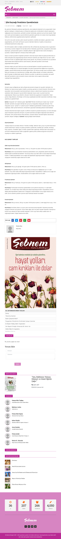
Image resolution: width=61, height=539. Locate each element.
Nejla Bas (19, 25)
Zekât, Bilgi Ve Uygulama (12, 329)
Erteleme (14, 460)
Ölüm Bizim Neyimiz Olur (19, 484)
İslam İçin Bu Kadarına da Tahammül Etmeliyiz (24, 472)
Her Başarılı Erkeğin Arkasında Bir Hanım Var (17, 326)
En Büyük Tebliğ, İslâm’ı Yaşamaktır (15, 323)
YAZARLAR (9, 396)
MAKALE (51, 508)
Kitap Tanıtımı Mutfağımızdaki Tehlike (20, 442)
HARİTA (17, 1)
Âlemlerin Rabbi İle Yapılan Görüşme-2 (20, 422)
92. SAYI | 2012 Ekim (24, 17)
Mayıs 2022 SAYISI (11, 374)
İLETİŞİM (9, 3)
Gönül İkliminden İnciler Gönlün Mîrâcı (20, 402)
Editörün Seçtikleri (12, 456)
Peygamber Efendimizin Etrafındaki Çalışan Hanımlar (20, 321)
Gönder (17, 364)
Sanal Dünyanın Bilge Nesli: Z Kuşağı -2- (20, 435)
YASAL (21, 1)
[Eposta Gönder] (28, 220)
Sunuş (7, 313)
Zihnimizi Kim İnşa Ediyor (17, 415)
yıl (10, 508)
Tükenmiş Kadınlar (10, 316)
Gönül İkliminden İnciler (18, 466)
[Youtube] (44, 3)
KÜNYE (6, 1)
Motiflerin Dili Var (10, 331)
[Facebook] (37, 3)
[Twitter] (40, 3)
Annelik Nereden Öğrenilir (17, 429)
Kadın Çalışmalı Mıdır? (11, 318)
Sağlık (30, 25)
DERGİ (23, 508)
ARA (6, 3)
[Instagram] (42, 3)
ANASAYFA (8, 17)
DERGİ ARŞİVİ (15, 17)
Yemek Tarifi (25, 25)
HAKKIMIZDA (12, 1)
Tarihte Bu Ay (15, 409)
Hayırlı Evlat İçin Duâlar (18, 478)
